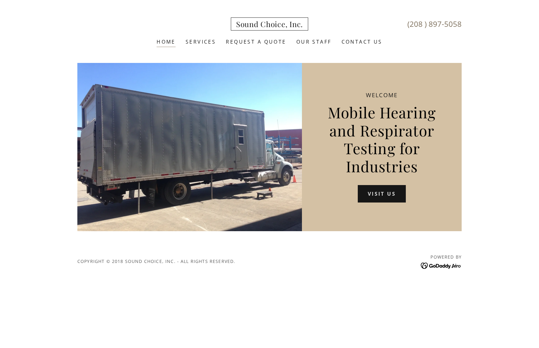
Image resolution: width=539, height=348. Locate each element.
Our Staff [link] (314, 41)
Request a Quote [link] (256, 41)
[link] (269, 25)
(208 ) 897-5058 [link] (434, 24)
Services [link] (201, 41)
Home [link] (166, 41)
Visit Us (382, 193)
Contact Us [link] (362, 41)
